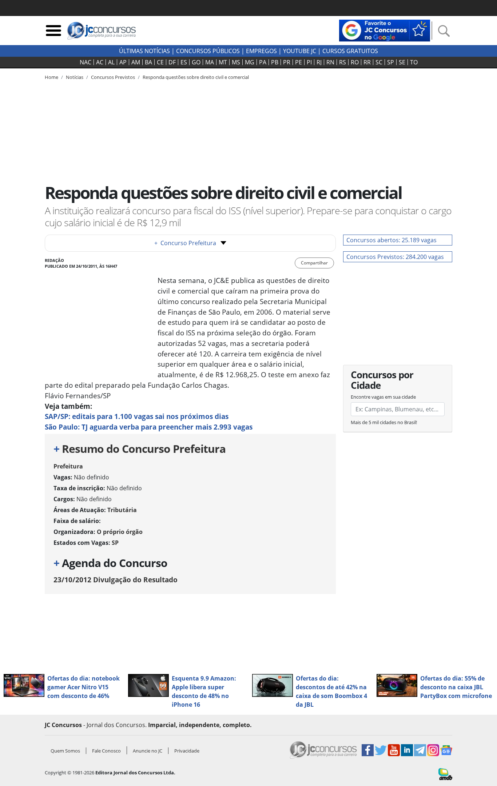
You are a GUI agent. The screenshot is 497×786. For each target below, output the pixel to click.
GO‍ (196, 62)
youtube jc (299, 51)
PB (274, 62)
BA (148, 62)
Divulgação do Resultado (115, 579)
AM (135, 62)
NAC (85, 62)
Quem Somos (65, 750)
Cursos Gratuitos (350, 51)
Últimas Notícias (144, 51)
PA (262, 62)
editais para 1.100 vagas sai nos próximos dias (136, 416)
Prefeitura (68, 466)
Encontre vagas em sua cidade (383, 397)
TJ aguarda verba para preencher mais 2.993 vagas (149, 427)
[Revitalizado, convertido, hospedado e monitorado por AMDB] (445, 773)
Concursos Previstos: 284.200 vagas (395, 257)
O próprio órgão (120, 532)
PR (286, 62)
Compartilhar (314, 263)
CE (160, 62)
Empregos (261, 51)
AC (99, 62)
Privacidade (186, 750)
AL (111, 62)
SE (402, 62)
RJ (319, 62)
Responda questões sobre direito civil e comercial (196, 77)
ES (183, 62)
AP (123, 62)
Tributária (122, 510)
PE (298, 62)
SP (390, 62)
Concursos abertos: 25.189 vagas (391, 240)
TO (414, 62)
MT (223, 62)
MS (236, 62)
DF (172, 62)
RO (355, 62)
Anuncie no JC (147, 750)
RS (342, 62)
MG (249, 62)
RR (367, 62)
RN (330, 62)
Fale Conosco (106, 750)
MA (209, 62)
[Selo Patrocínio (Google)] (384, 30)
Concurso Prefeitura (185, 243)
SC (378, 62)
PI (309, 62)
